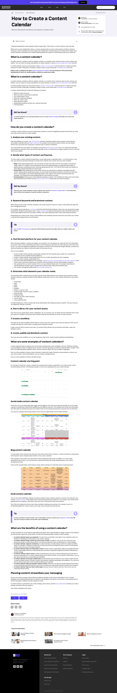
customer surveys (20, 499)
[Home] (7, 7)
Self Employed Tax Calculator (51, 672)
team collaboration (61, 583)
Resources (47, 655)
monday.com (48, 267)
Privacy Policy (85, 658)
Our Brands (47, 677)
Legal (84, 655)
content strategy (53, 116)
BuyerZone (47, 684)
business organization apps (63, 63)
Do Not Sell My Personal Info (89, 661)
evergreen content (64, 517)
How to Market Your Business (51, 661)
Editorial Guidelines (97, 32)
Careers (65, 661)
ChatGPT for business (23, 229)
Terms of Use (85, 665)
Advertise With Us (67, 665)
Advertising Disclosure (87, 672)
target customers (34, 143)
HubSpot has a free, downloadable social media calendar (59, 260)
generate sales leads (52, 147)
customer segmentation (58, 190)
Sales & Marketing (30, 12)
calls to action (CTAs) (43, 178)
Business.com (47, 680)
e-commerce (33, 209)
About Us (65, 658)
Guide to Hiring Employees (51, 665)
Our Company (67, 655)
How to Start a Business (50, 658)
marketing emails (62, 67)
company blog (44, 211)
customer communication (47, 66)
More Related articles (96, 645)
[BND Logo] (20, 655)
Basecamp (40, 267)
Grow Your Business (19, 12)
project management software (41, 70)
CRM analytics (35, 141)
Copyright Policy (86, 668)
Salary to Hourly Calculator (51, 668)
